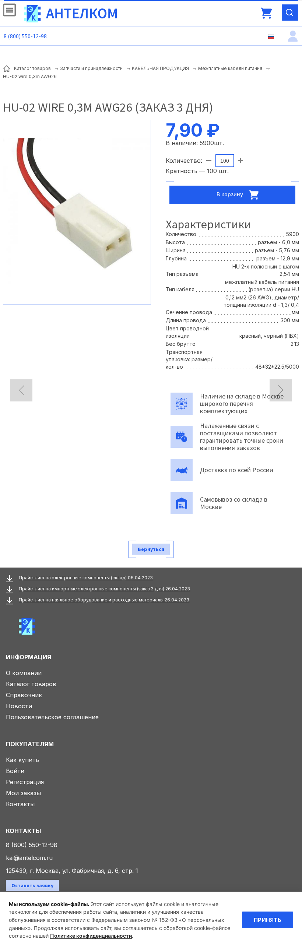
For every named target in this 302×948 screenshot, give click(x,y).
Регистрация (25, 782)
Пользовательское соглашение (52, 717)
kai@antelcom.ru (29, 857)
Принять (267, 920)
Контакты (20, 804)
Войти (15, 771)
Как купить (22, 759)
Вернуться (151, 549)
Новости (19, 706)
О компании (24, 673)
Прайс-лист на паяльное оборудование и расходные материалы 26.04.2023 (104, 600)
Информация (28, 657)
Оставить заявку (32, 885)
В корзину (231, 194)
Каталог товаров (31, 684)
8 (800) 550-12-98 (25, 36)
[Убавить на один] (208, 160)
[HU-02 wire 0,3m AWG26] (77, 211)
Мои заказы (23, 793)
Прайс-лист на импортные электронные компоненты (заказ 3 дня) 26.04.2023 (104, 588)
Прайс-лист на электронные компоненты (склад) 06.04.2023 (86, 577)
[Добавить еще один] (240, 160)
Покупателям (30, 744)
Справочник (24, 695)
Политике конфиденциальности (91, 936)
